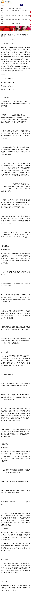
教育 (2, 15)
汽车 (10, 23)
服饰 (13, 19)
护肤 (7, 19)
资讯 (2, 8)
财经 (19, 15)
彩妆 (10, 19)
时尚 (2, 10)
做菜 (7, 23)
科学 (29, 10)
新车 (23, 15)
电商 (2, 13)
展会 (17, 8)
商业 (16, 10)
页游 (26, 19)
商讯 (13, 8)
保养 (2, 17)
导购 (26, 15)
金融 (10, 10)
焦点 (7, 8)
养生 (17, 23)
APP (2, 21)
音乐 (16, 15)
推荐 (10, 8)
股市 (7, 10)
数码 (26, 10)
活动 (20, 8)
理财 (13, 10)
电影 (10, 15)
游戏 (19, 19)
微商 (2, 19)
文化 (29, 19)
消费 (2, 23)
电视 (13, 15)
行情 (29, 15)
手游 (23, 19)
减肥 (16, 19)
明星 (7, 15)
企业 (19, 10)
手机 (23, 10)
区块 (20, 23)
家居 (13, 23)
